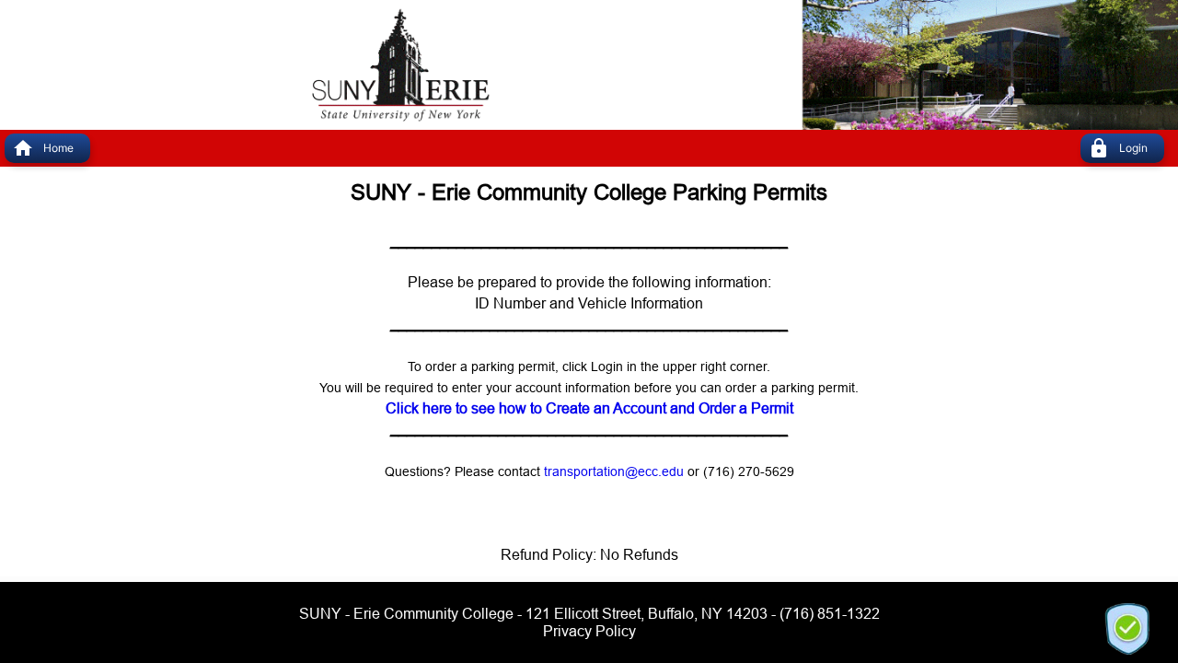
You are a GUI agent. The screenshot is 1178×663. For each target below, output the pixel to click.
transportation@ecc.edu (614, 471)
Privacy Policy (589, 630)
